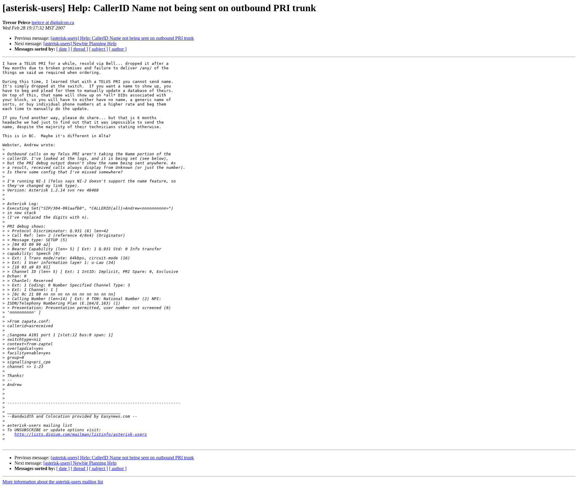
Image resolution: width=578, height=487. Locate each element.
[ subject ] (98, 49)
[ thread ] (79, 49)
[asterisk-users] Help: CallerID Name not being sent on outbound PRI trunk (122, 38)
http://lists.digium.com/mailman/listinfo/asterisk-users (80, 434)
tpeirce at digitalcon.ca (53, 22)
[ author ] (117, 49)
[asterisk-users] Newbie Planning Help (80, 43)
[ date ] (63, 49)
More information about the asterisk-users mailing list (52, 481)
